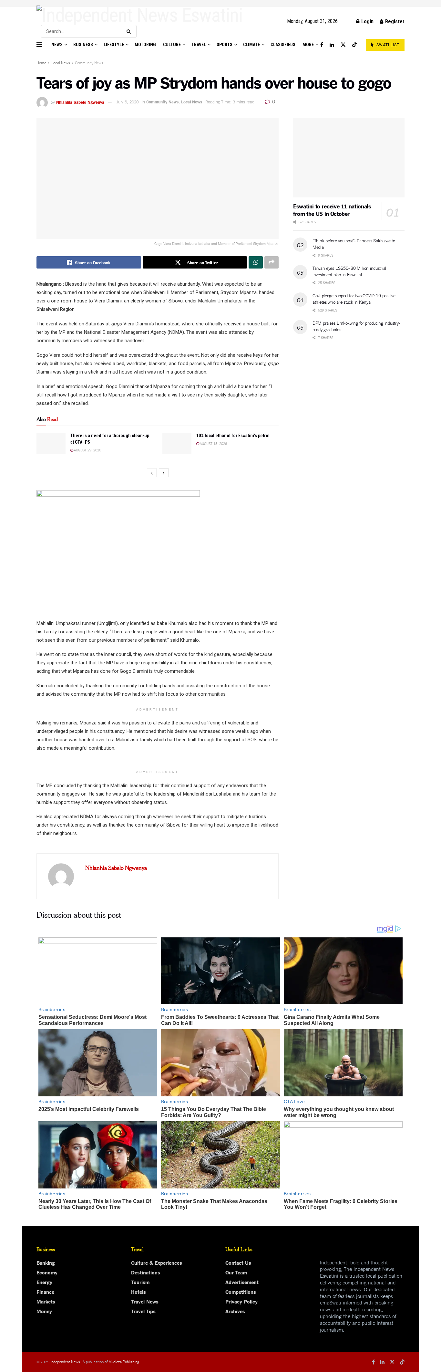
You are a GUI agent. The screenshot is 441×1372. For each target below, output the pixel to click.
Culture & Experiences (156, 1262)
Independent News (65, 1361)
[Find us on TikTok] (354, 45)
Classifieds (283, 44)
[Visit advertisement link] (220, 3)
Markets (45, 1301)
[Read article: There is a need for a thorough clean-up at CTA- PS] (51, 443)
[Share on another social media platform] (271, 262)
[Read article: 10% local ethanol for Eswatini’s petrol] (176, 443)
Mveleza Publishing (123, 1361)
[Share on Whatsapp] (256, 262)
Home (41, 62)
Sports (224, 44)
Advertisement (242, 1282)
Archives (235, 1311)
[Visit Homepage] (139, 15)
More (308, 44)
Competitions (240, 1291)
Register (394, 21)
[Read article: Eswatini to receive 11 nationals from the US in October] (349, 158)
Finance (45, 1291)
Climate (251, 44)
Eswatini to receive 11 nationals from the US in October (332, 209)
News (57, 44)
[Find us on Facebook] (321, 45)
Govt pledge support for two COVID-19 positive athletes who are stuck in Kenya (354, 298)
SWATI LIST (387, 45)
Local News (60, 62)
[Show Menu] (39, 44)
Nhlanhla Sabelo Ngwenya (80, 101)
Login (367, 21)
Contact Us (238, 1262)
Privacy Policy (241, 1301)
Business (83, 44)
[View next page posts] (164, 472)
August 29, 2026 (87, 450)
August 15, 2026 (213, 443)
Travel (198, 44)
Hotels (138, 1291)
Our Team (236, 1272)
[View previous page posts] (152, 472)
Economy (46, 1272)
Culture (172, 44)
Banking (45, 1262)
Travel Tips (143, 1311)
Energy (44, 1282)
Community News (89, 62)
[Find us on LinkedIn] (332, 45)
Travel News (145, 1301)
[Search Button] (130, 31)
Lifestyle (114, 44)
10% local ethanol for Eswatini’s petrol (233, 435)
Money (44, 1311)
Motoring (145, 44)
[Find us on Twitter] (343, 45)
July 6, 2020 (127, 101)
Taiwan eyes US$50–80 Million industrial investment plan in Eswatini (349, 271)
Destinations (145, 1272)
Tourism (140, 1282)
